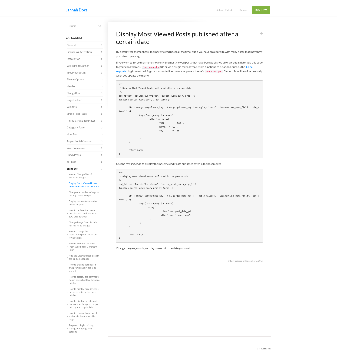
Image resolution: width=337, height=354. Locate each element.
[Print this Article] (261, 34)
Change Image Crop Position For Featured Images (83, 224)
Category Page (76, 127)
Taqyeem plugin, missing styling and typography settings (81, 328)
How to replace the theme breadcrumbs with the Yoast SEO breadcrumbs (83, 213)
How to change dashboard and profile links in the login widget (83, 267)
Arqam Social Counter (79, 141)
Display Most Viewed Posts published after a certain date (84, 185)
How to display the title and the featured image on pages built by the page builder (83, 304)
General (71, 45)
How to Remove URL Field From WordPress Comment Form (83, 246)
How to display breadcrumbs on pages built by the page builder (83, 292)
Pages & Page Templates (81, 120)
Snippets (72, 168)
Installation (73, 58)
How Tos (72, 134)
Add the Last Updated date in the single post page (84, 257)
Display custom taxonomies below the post (83, 203)
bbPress (71, 161)
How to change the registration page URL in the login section (83, 234)
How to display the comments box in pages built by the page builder (84, 280)
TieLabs (262, 348)
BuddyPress (74, 154)
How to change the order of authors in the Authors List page (83, 316)
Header (71, 86)
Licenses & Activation (79, 51)
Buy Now (261, 10)
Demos (243, 10)
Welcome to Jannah (78, 65)
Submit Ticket (224, 10)
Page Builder (74, 100)
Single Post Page (77, 113)
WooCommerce (76, 148)
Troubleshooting (76, 72)
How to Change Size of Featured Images (80, 176)
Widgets (72, 106)
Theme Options (76, 79)
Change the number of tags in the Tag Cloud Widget (84, 194)
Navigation (73, 93)
